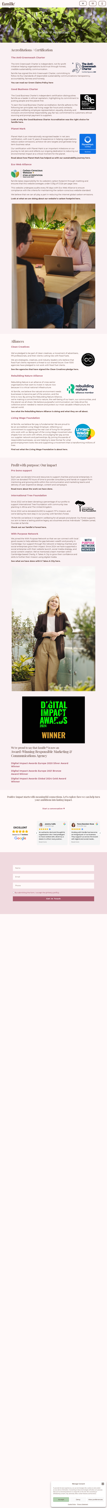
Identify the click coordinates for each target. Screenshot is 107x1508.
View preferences (95, 1500)
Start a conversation (52, 808)
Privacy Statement (82, 1504)
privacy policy (52, 892)
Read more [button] (43, 842)
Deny (78, 1500)
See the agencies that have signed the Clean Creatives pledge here (44, 369)
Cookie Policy (72, 1504)
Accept (61, 1500)
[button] (103, 1484)
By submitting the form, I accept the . (37, 893)
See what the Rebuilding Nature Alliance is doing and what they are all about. (49, 411)
